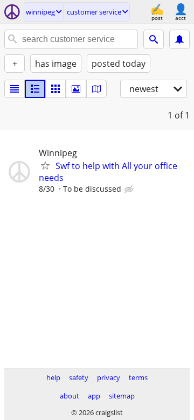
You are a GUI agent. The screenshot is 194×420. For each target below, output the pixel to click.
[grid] (55, 89)
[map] (96, 89)
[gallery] (76, 89)
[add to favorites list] (45, 165)
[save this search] (179, 39)
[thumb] (35, 89)
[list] (14, 89)
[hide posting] (129, 189)
